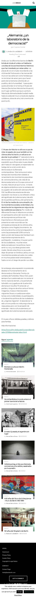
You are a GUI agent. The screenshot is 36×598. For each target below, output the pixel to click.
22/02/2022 (23, 436)
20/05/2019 (29, 51)
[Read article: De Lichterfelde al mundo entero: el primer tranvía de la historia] (18, 388)
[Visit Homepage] (16, 3)
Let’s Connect (18, 578)
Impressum (5, 552)
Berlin (6, 364)
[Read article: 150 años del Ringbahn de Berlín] (18, 519)
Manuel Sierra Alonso (12, 436)
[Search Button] (34, 3)
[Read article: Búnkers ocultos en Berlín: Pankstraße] (18, 355)
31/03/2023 (21, 371)
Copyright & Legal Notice (9, 561)
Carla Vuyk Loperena (12, 404)
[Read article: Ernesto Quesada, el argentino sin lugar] (18, 420)
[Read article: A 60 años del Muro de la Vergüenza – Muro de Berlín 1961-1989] (18, 487)
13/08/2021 (23, 503)
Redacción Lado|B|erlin (15, 51)
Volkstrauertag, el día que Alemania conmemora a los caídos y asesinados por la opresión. (17, 466)
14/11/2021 (22, 471)
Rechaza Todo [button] (29, 591)
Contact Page (6, 569)
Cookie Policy (6, 558)
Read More (18, 595)
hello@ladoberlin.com (8, 572)
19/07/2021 (24, 533)
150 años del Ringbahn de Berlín (16, 531)
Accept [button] (20, 591)
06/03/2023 (23, 404)
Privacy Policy (6, 555)
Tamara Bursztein (11, 371)
